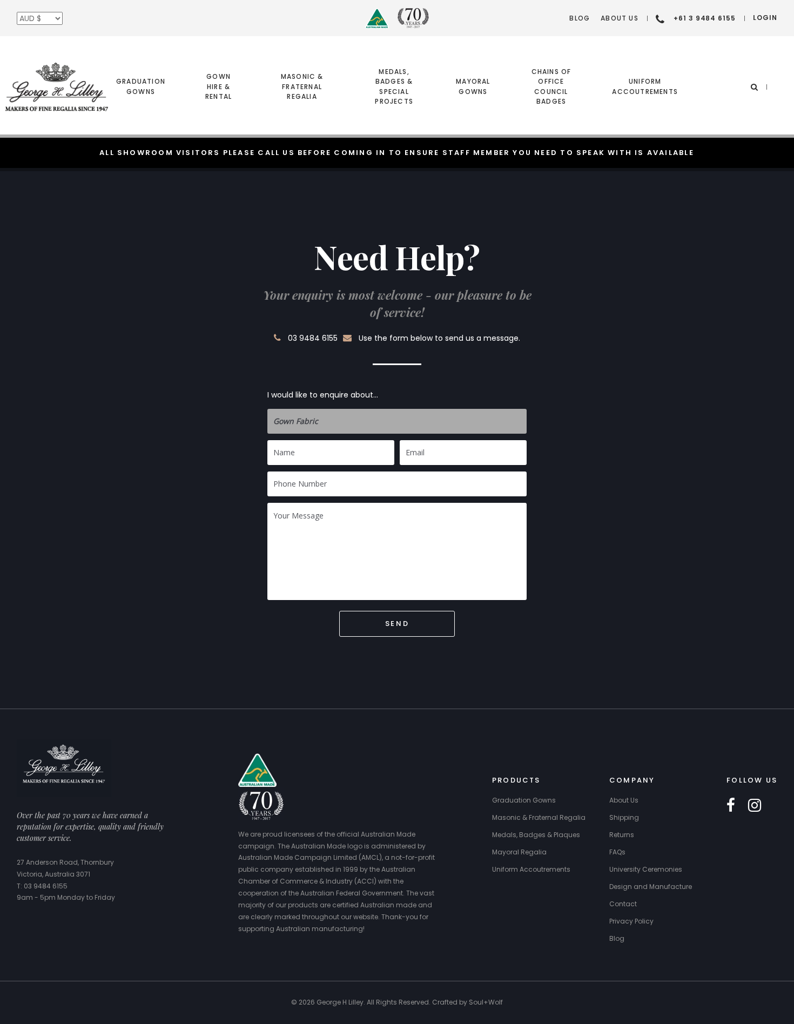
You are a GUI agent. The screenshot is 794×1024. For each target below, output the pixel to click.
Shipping (624, 817)
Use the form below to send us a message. (439, 338)
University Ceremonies (645, 869)
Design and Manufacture (650, 886)
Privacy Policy (631, 921)
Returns (621, 834)
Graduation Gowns (140, 86)
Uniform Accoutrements (645, 86)
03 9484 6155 (313, 338)
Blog (579, 18)
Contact (623, 903)
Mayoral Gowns (473, 86)
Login (765, 17)
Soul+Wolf (486, 1002)
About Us (619, 18)
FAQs (617, 852)
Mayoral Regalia (519, 852)
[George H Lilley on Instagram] (754, 806)
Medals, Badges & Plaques (536, 834)
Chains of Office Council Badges (551, 86)
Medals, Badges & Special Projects (394, 86)
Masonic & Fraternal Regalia (302, 86)
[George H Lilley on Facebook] (730, 806)
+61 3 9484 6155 (705, 18)
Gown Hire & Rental (218, 86)
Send (397, 623)
